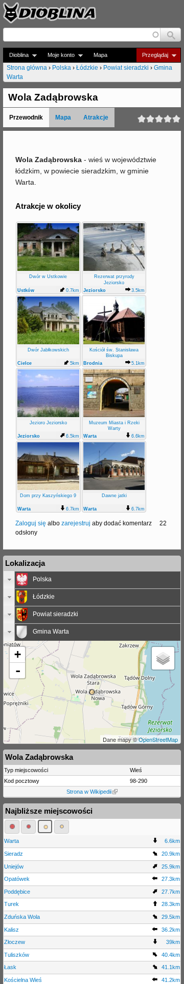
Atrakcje (95, 117)
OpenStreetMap (158, 739)
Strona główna (27, 67)
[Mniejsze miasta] (28, 826)
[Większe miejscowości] (45, 826)
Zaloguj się (30, 523)
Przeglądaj (152, 55)
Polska (61, 67)
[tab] (92, 579)
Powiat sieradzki (126, 67)
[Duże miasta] (12, 826)
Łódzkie (87, 67)
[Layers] (163, 658)
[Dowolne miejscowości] (61, 826)
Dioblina (16, 55)
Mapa (100, 55)
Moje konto (58, 55)
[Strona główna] (49, 13)
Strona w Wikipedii (88, 792)
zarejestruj (75, 523)
